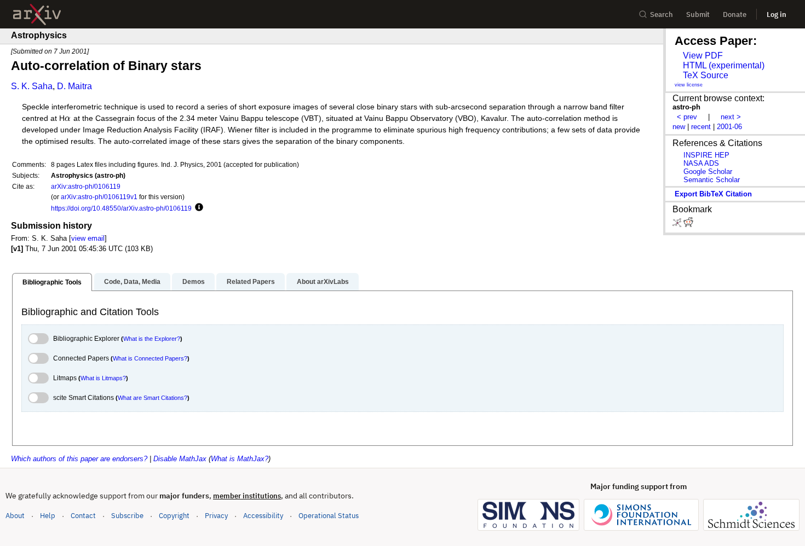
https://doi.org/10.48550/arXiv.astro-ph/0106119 (121, 208)
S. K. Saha (32, 86)
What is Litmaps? (103, 378)
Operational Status (328, 515)
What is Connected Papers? (150, 358)
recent (701, 127)
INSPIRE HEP (706, 155)
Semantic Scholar (711, 180)
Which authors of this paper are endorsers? (79, 459)
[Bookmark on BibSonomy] (677, 224)
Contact (83, 515)
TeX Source (705, 75)
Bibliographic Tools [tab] (52, 282)
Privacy (216, 515)
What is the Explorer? (151, 338)
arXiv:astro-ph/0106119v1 (99, 196)
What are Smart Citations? (152, 397)
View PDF (703, 55)
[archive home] (37, 14)
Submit (698, 14)
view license (689, 85)
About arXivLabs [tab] (323, 282)
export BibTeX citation (713, 194)
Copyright (174, 515)
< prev (687, 117)
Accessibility (263, 515)
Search (661, 14)
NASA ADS (701, 163)
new (678, 127)
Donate (734, 14)
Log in (776, 14)
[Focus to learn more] (197, 208)
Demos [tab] (193, 282)
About (15, 515)
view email (88, 238)
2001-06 (729, 127)
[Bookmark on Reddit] (688, 224)
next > (731, 117)
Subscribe (127, 515)
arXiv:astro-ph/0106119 (85, 186)
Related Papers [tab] (251, 282)
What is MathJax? (239, 459)
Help (47, 515)
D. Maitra (74, 86)
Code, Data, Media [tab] (132, 282)
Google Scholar (707, 171)
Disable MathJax (179, 459)
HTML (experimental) (723, 65)
